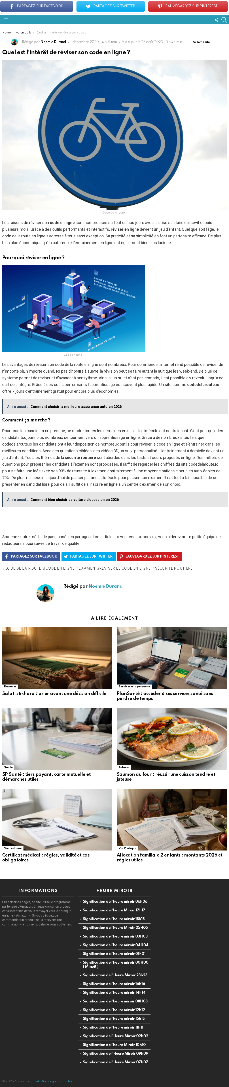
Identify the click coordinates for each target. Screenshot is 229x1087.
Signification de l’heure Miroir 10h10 (114, 1045)
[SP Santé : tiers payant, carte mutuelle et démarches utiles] (57, 739)
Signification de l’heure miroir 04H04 (115, 945)
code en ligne (60, 568)
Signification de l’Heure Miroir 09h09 (115, 1054)
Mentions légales (48, 1081)
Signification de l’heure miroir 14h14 (114, 993)
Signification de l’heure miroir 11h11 (113, 1027)
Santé (8, 767)
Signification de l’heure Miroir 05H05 (115, 928)
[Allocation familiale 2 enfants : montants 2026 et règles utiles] (172, 820)
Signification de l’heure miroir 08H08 (115, 1001)
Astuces (124, 767)
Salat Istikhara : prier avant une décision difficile (54, 694)
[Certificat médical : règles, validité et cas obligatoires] (57, 820)
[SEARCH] (224, 19)
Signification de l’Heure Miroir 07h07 (115, 1062)
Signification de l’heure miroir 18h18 (113, 919)
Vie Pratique (13, 848)
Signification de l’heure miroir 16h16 (114, 984)
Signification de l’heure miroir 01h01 (114, 954)
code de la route (23, 568)
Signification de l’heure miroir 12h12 (114, 1010)
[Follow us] (216, 19)
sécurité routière (174, 568)
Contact (68, 1081)
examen (87, 568)
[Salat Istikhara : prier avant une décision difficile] (57, 658)
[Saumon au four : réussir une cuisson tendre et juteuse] (172, 739)
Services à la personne (134, 686)
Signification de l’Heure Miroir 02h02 (115, 1036)
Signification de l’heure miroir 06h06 (115, 902)
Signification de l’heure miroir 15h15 (113, 1019)
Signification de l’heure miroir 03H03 (115, 936)
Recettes (10, 686)
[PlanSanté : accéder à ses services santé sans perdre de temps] (172, 658)
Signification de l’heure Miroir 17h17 (114, 910)
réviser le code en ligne (125, 568)
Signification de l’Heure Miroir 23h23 (115, 975)
